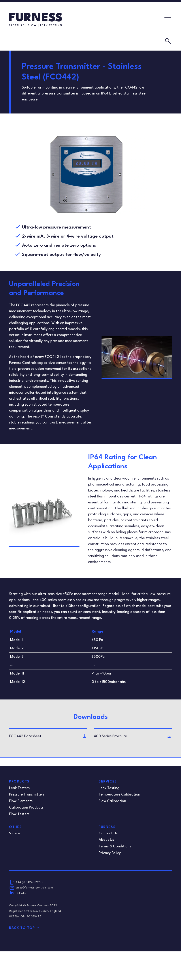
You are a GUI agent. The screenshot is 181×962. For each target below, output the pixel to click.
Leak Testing (109, 788)
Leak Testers (19, 788)
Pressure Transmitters (27, 794)
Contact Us (108, 833)
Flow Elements (20, 801)
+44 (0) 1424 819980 (29, 882)
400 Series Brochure (110, 736)
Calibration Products (26, 807)
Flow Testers (19, 814)
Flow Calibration (112, 801)
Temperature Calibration (119, 794)
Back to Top (22, 928)
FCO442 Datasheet (25, 736)
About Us (106, 840)
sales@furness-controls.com (34, 887)
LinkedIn (21, 893)
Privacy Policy (110, 853)
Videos (14, 833)
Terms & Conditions (115, 846)
